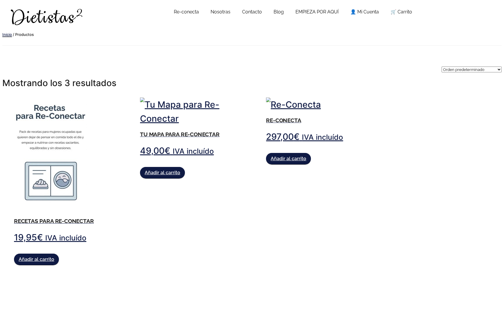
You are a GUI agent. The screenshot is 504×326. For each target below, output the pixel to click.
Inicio (7, 34)
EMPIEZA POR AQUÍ (317, 12)
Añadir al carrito (36, 259)
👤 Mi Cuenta (364, 12)
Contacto (252, 12)
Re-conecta (186, 12)
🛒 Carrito (401, 12)
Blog (279, 12)
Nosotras (220, 12)
